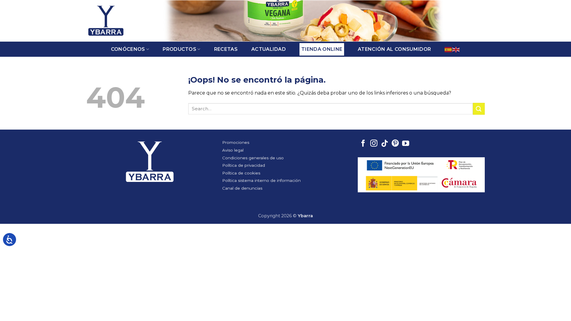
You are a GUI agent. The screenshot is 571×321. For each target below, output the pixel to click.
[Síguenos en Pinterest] (395, 144)
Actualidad (268, 49)
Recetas (226, 49)
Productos (179, 49)
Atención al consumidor (394, 49)
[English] (456, 49)
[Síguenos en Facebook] (363, 144)
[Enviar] (479, 108)
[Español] (448, 49)
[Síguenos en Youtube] (405, 144)
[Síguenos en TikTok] (384, 144)
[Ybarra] (106, 21)
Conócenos (128, 49)
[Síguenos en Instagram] (373, 144)
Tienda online (321, 49)
